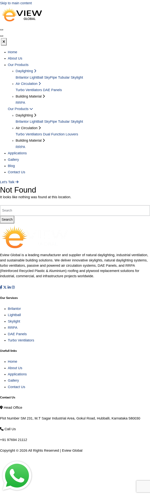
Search (7, 219)
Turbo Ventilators (29, 90)
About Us (15, 58)
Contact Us (16, 172)
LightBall (36, 77)
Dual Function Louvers (60, 134)
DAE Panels (52, 90)
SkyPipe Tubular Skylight (63, 77)
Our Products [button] (18, 65)
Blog (11, 166)
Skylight (14, 321)
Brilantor (22, 77)
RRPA (20, 103)
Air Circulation (27, 84)
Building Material (29, 140)
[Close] (4, 41)
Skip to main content (16, 3)
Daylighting (25, 71)
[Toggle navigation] (1, 35)
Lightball (14, 315)
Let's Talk (7, 182)
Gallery (13, 160)
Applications (17, 153)
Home (12, 52)
